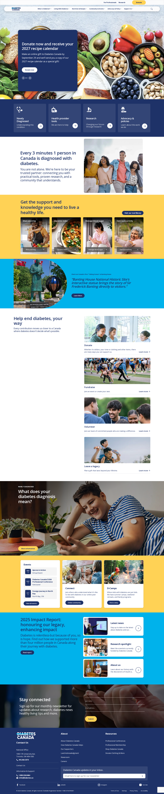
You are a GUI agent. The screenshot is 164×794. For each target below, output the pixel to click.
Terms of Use (115, 791)
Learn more (29, 72)
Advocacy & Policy (114, 9)
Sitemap (124, 791)
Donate (139, 2)
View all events (31, 603)
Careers (64, 761)
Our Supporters (67, 749)
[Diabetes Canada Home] (12, 9)
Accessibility (144, 791)
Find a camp (114, 603)
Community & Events (96, 9)
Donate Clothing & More (115, 753)
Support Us (128, 9)
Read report (27, 652)
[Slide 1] (146, 517)
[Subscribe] (142, 776)
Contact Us (20, 765)
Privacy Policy (134, 791)
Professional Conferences (115, 741)
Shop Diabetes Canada (114, 749)
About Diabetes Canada (70, 741)
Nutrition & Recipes (78, 9)
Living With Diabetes (61, 9)
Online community (74, 603)
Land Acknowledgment (70, 753)
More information (28, 549)
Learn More (78, 296)
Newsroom (65, 757)
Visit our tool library (133, 213)
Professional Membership (115, 745)
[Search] (151, 9)
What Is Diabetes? (44, 9)
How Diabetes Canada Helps (72, 745)
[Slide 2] (27, 79)
